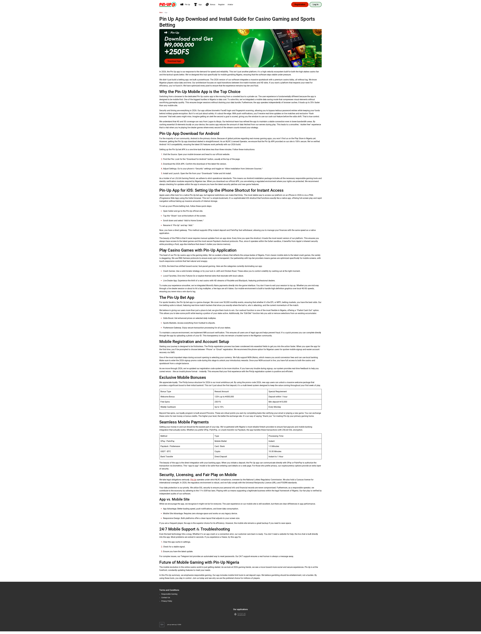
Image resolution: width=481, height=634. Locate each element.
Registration (299, 4)
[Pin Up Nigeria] (167, 4)
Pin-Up (193, 479)
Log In (315, 4)
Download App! (174, 61)
